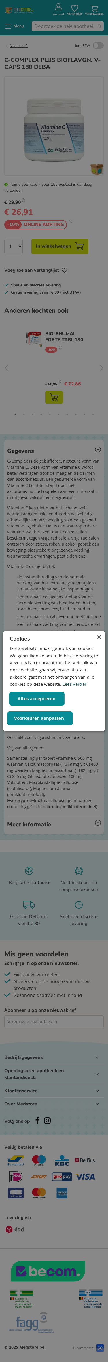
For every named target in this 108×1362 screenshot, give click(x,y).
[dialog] (54, 681)
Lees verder (74, 684)
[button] (40, 718)
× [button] (99, 637)
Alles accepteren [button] (37, 699)
